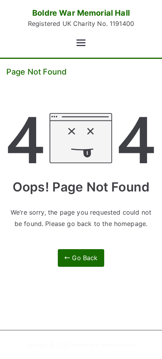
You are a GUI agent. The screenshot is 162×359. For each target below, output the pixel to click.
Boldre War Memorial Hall (81, 13)
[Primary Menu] (81, 43)
